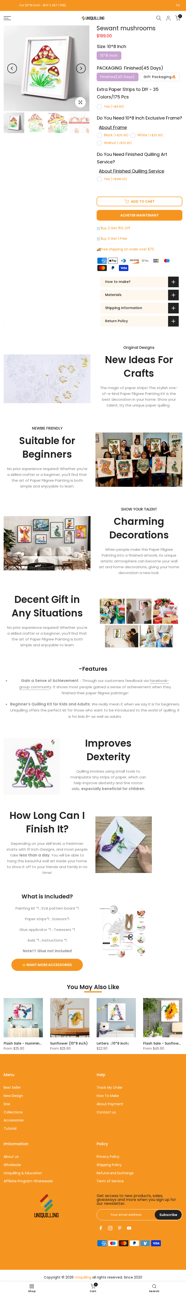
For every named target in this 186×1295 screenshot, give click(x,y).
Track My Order (110, 1087)
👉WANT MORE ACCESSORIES (47, 964)
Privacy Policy (108, 1156)
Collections (13, 1112)
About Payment (110, 1104)
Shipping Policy (109, 1164)
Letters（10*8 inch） (114, 1043)
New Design (13, 1095)
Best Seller (12, 1087)
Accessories (14, 1120)
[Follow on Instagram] (110, 1228)
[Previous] (12, 68)
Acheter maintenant (139, 215)
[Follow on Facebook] (101, 1228)
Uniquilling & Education (23, 1173)
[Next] (81, 68)
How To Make (108, 1095)
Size (7, 1104)
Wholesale (12, 1164)
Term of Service (110, 1181)
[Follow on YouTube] (129, 1228)
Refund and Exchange (115, 1173)
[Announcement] (93, 5)
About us (11, 1156)
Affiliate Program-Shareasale (28, 1181)
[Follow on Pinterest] (120, 1228)
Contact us (106, 1112)
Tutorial (10, 1128)
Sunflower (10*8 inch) (69, 1043)
